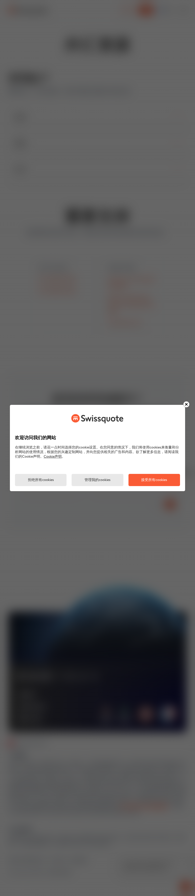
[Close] (186, 404)
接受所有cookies (154, 480)
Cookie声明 (53, 457)
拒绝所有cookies (41, 480)
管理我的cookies (97, 480)
